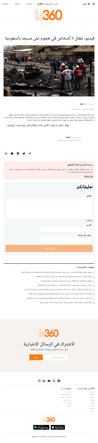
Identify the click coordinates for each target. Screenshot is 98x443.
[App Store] (58, 427)
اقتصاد (92, 394)
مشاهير (92, 408)
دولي (93, 33)
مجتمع (92, 397)
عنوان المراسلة (84, 235)
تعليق (89, 195)
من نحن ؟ (68, 392)
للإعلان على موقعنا (65, 397)
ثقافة (92, 400)
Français (29, 4)
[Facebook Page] (58, 380)
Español (5, 4)
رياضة (92, 405)
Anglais (17, 4)
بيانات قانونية (67, 400)
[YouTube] (49, 380)
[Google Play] (41, 427)
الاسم (88, 225)
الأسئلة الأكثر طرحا (65, 394)
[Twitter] (53, 380)
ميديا (92, 403)
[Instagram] (39, 380)
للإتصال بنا (68, 403)
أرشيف (69, 405)
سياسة (92, 392)
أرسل (36, 357)
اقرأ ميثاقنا (88, 176)
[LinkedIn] (44, 380)
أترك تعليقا (49, 248)
